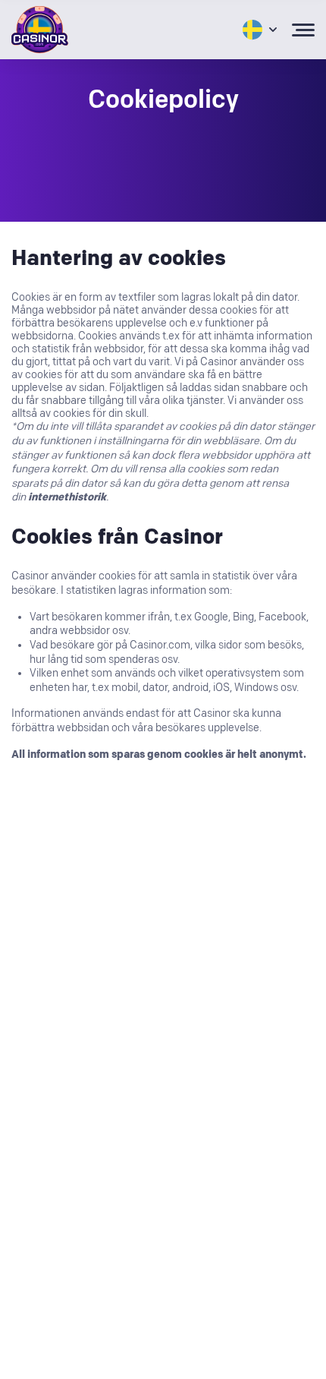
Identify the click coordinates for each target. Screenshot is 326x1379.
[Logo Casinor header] (39, 29)
